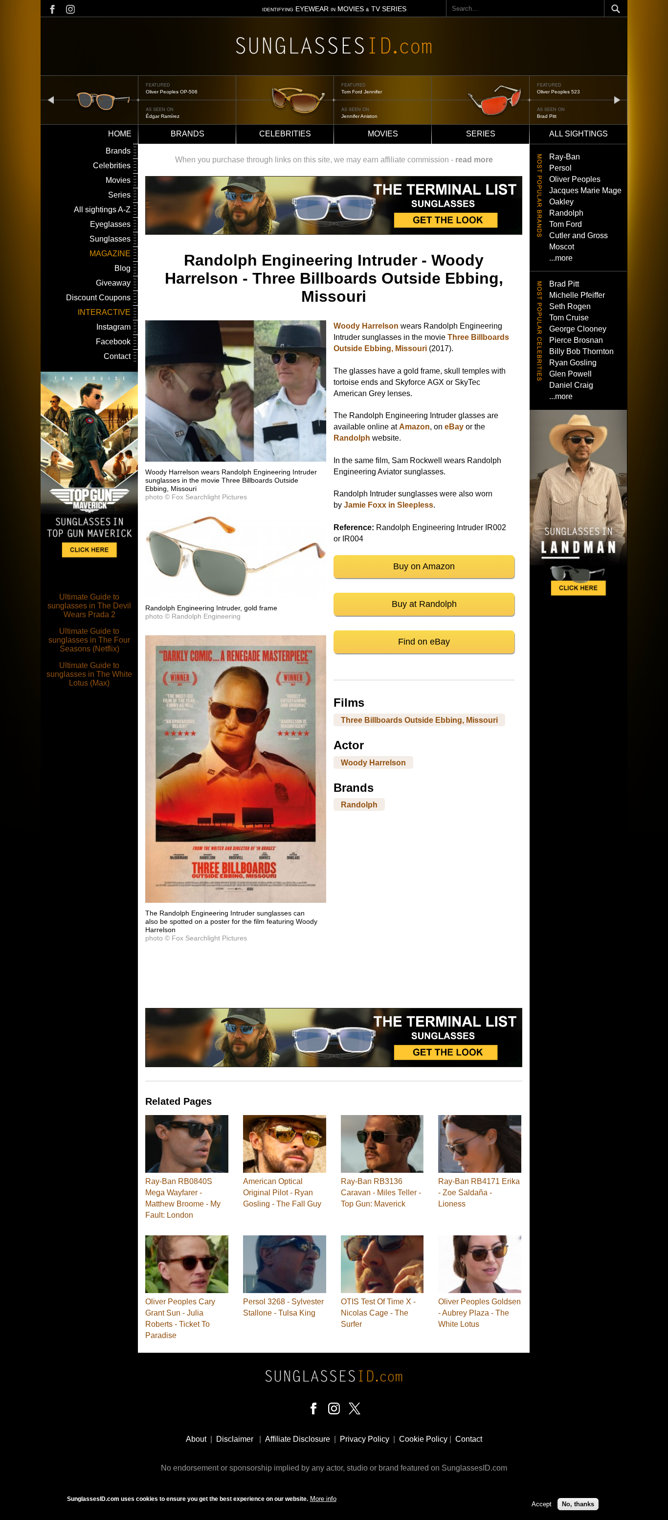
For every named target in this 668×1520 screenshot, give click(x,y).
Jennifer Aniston (164, 116)
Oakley (561, 202)
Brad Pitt (351, 116)
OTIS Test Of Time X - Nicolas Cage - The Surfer (378, 1312)
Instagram (113, 327)
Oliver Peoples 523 (362, 91)
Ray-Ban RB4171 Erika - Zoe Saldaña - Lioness (479, 1192)
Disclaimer (234, 1439)
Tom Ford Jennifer (166, 91)
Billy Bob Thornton (581, 351)
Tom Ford (565, 224)
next (617, 99)
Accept (542, 1504)
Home (120, 134)
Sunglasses (110, 239)
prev (51, 99)
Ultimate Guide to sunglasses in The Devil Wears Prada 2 (89, 606)
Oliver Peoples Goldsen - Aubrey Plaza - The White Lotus (479, 1312)
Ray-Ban (564, 157)
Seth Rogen (570, 306)
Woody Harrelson (366, 326)
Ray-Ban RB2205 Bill (560, 91)
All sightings (578, 134)
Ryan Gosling (573, 362)
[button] (235, 459)
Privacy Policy (364, 1439)
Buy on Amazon (424, 566)
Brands (187, 134)
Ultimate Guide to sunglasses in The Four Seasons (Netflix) (89, 640)
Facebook (113, 341)
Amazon (414, 427)
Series (480, 134)
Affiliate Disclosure (297, 1439)
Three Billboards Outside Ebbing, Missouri (419, 719)
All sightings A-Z (102, 209)
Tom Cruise (569, 317)
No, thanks (578, 1504)
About (196, 1439)
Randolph (352, 438)
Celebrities (285, 134)
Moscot (561, 247)
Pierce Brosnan (576, 340)
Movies (383, 134)
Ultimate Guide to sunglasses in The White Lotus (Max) (89, 674)
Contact (117, 356)
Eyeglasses (110, 224)
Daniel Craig (571, 385)
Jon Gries (547, 116)
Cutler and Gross (578, 235)
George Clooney (577, 329)
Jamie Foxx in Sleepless (388, 505)
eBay (454, 427)
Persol (560, 168)
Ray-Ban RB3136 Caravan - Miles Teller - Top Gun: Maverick (381, 1192)
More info (323, 1498)
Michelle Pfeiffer (577, 295)
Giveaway (113, 283)
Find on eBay (424, 642)
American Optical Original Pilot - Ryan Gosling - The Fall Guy (282, 1192)
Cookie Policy (423, 1439)
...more (561, 258)
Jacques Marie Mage (585, 190)
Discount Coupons (98, 297)
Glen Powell (570, 374)
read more (474, 160)
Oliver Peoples (575, 179)
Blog (122, 268)
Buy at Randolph (424, 604)
